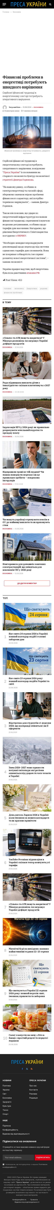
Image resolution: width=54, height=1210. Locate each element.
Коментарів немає (12, 111)
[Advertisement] (27, 44)
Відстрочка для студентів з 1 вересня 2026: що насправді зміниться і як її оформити (30, 726)
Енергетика (32, 288)
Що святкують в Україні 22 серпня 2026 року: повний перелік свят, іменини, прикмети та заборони (28, 993)
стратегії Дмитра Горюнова (18, 179)
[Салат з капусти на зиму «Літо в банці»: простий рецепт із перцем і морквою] (27, 1018)
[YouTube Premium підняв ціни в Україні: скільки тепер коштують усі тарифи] (27, 842)
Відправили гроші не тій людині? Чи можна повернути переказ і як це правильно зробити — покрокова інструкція (23, 476)
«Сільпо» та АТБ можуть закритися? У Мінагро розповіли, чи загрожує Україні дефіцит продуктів (25, 341)
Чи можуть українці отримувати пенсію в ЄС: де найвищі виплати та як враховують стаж (26, 522)
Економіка (38, 107)
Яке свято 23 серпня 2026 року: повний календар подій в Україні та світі (29, 681)
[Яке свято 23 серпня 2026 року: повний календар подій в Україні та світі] (27, 661)
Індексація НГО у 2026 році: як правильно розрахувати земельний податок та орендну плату (26, 430)
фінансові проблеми (13, 292)
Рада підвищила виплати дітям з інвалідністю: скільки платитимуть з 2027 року (26, 385)
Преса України (11, 172)
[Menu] (4, 4)
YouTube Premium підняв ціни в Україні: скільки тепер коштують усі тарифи (29, 862)
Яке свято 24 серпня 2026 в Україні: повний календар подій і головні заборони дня (28, 636)
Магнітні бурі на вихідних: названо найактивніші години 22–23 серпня (29, 950)
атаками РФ (32, 272)
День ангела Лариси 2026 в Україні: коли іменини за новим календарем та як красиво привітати (29, 818)
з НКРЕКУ (21, 235)
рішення (43, 288)
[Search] (50, 4)
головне (7, 288)
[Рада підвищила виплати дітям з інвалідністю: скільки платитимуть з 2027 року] (27, 365)
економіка (19, 288)
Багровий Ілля (14, 107)
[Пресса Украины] (28, 4)
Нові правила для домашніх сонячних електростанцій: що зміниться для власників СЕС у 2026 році (24, 567)
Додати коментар (27, 583)
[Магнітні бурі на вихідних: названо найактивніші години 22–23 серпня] (27, 931)
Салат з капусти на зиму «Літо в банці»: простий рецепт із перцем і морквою (28, 1038)
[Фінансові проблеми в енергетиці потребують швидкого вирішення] (27, 132)
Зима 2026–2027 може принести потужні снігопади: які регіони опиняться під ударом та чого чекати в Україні (30, 771)
